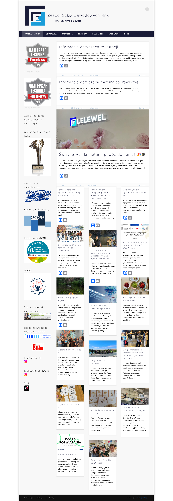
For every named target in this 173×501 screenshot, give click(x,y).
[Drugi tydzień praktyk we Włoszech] (102, 448)
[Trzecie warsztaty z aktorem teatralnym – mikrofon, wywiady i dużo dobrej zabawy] (102, 238)
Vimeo (142, 9)
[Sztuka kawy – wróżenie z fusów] (102, 398)
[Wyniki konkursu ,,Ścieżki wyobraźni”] (102, 294)
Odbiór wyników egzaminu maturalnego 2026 (134, 193)
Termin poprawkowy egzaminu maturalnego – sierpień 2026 (69, 193)
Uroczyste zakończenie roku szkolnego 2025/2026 (69, 248)
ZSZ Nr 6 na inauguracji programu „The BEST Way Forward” (135, 245)
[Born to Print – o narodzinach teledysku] (135, 396)
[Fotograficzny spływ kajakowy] (70, 285)
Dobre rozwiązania (67, 454)
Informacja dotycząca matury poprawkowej (99, 82)
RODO (126, 34)
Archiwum (114, 34)
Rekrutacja (51, 34)
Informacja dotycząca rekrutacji (88, 47)
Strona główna (32, 34)
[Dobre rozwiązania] (70, 442)
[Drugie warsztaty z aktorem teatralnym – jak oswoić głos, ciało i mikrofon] (135, 338)
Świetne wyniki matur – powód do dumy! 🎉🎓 (102, 154)
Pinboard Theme (143, 498)
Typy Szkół (67, 34)
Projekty (82, 34)
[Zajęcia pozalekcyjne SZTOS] (70, 393)
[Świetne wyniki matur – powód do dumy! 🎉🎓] (102, 129)
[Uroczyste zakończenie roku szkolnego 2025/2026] (70, 233)
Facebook (137, 9)
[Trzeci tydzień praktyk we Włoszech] (135, 285)
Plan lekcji (97, 34)
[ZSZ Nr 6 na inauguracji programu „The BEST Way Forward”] (135, 230)
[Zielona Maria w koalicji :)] (70, 338)
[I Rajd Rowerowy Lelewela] (102, 349)
